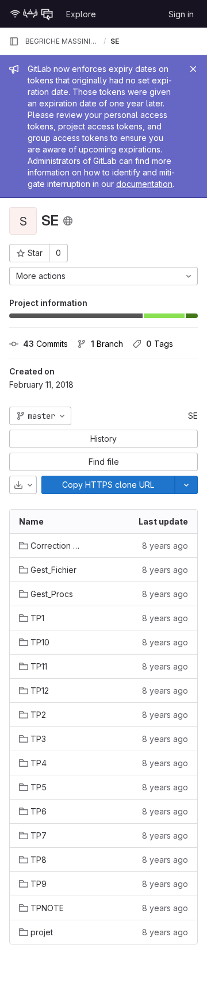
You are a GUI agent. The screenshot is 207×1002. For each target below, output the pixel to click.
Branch (107, 344)
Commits (45, 344)
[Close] (193, 69)
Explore (81, 14)
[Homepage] (31, 14)
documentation (144, 184)
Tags (159, 344)
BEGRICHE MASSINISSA (62, 41)
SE (193, 415)
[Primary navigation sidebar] (14, 41)
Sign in (181, 14)
